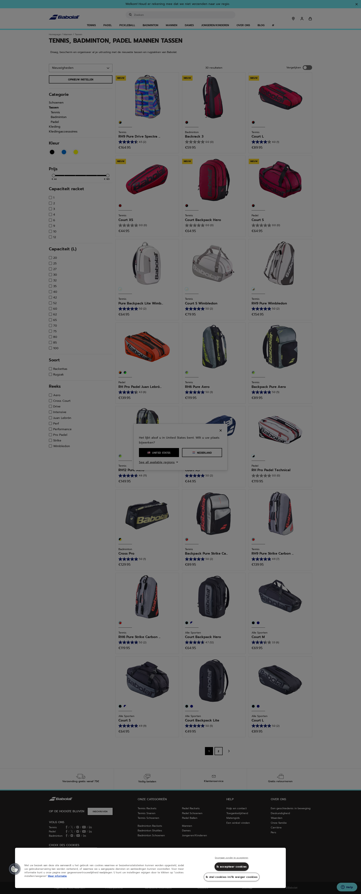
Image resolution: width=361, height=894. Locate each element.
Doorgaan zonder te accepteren (231, 857)
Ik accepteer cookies (232, 866)
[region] (150, 868)
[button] (14, 869)
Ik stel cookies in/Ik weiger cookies (232, 877)
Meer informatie (57, 876)
